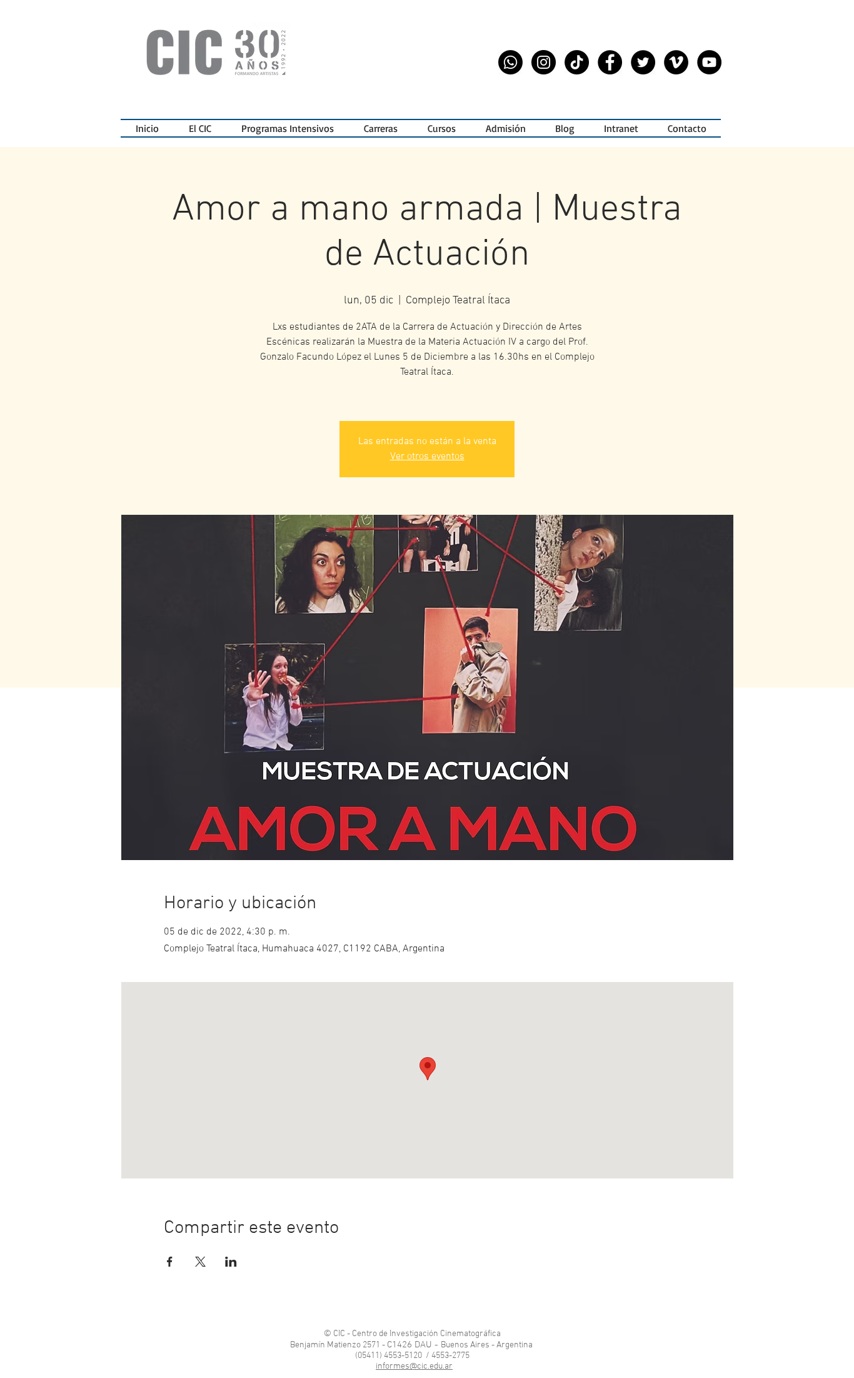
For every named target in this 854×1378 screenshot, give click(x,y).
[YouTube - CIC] (709, 62)
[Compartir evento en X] (200, 1262)
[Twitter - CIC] (643, 62)
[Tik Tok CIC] (577, 62)
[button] (287, 128)
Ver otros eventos (427, 456)
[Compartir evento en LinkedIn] (231, 1262)
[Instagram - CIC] (543, 62)
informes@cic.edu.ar (414, 1366)
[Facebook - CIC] (610, 62)
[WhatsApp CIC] (510, 62)
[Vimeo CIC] (676, 62)
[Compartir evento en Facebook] (170, 1262)
